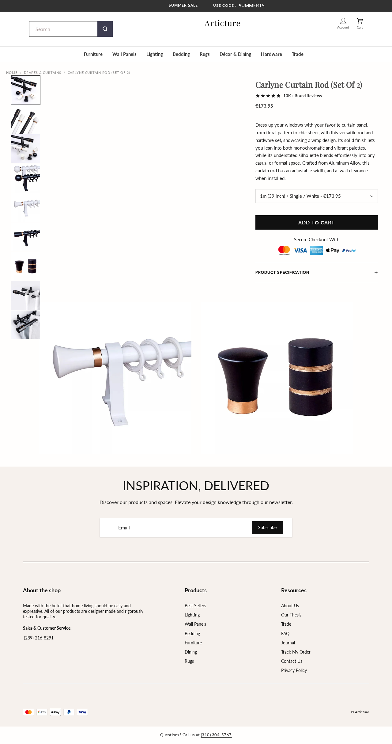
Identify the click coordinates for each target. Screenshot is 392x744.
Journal (288, 642)
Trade (297, 54)
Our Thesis (291, 614)
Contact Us (291, 661)
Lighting (154, 54)
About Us (290, 605)
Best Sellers (195, 605)
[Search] (105, 29)
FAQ (285, 633)
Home (11, 72)
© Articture (360, 712)
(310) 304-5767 (216, 734)
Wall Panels (124, 54)
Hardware (271, 54)
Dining (191, 651)
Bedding (181, 54)
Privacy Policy (294, 670)
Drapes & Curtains (42, 72)
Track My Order (296, 651)
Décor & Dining (235, 54)
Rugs (205, 54)
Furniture (93, 54)
